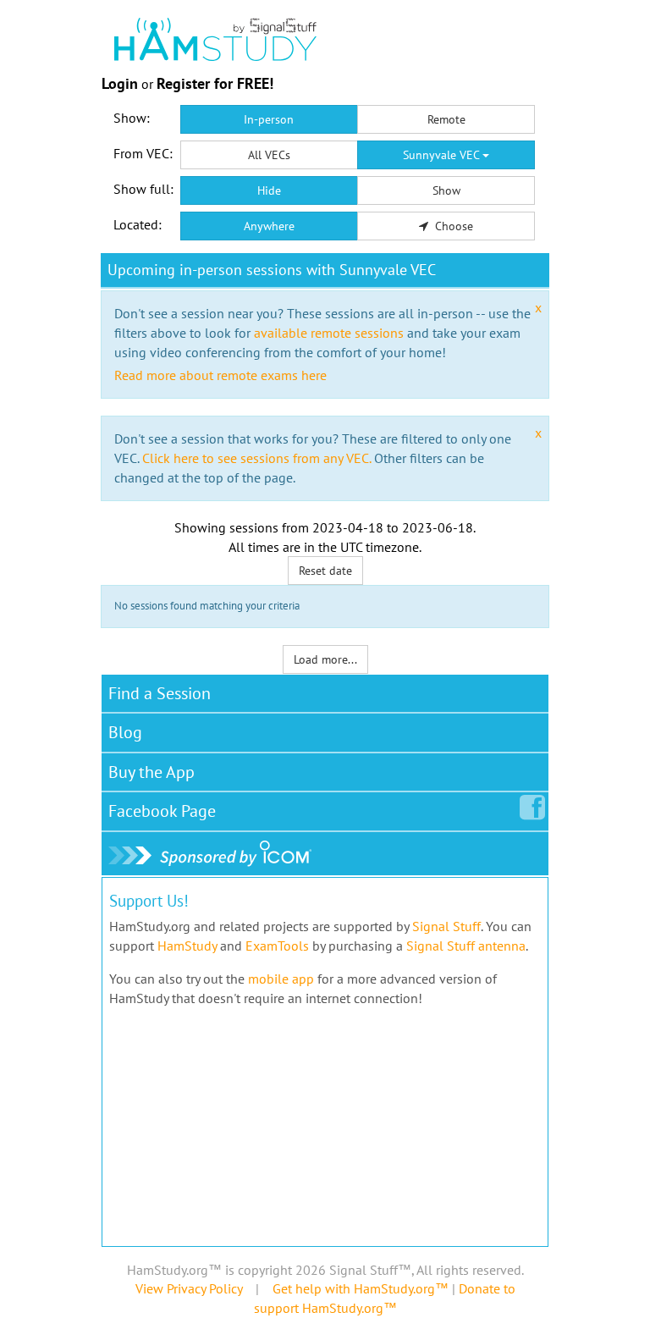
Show (446, 190)
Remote (446, 119)
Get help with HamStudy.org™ (361, 1288)
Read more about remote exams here (220, 375)
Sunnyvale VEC (442, 155)
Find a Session (159, 693)
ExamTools (277, 945)
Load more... (325, 659)
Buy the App (151, 772)
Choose (452, 226)
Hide (269, 190)
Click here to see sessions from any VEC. (256, 457)
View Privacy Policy (188, 1288)
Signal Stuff (446, 926)
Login (120, 83)
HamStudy (187, 945)
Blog (125, 732)
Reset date (325, 570)
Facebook (162, 811)
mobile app (281, 978)
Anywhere (269, 226)
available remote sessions (329, 332)
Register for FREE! (215, 83)
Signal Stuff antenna (466, 945)
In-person (269, 119)
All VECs (269, 155)
